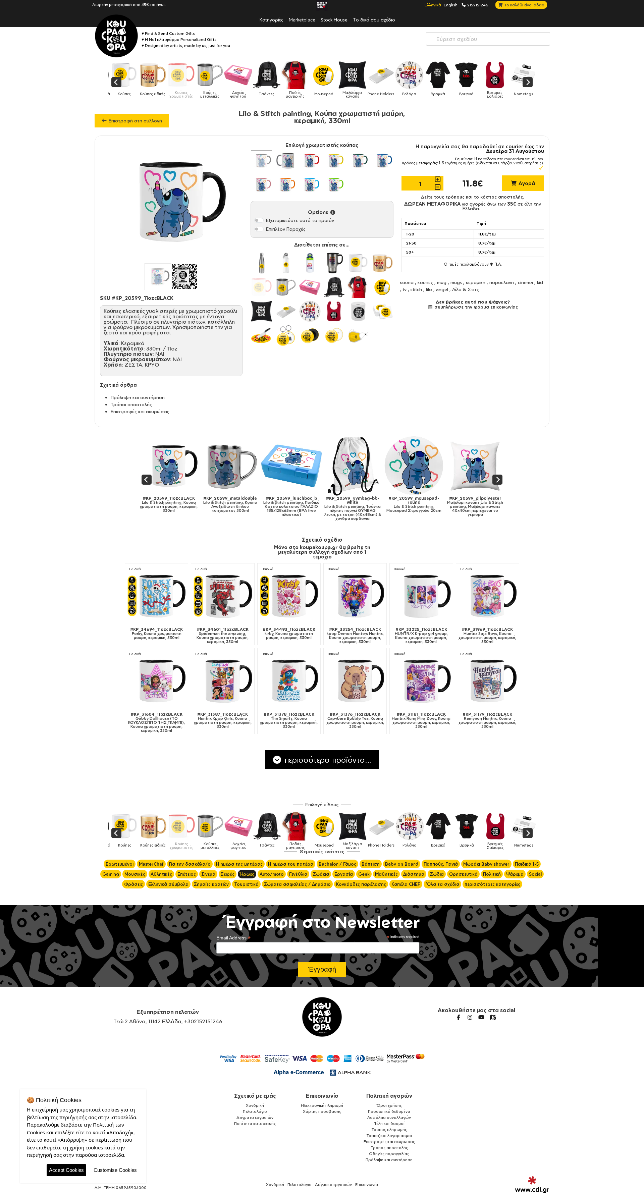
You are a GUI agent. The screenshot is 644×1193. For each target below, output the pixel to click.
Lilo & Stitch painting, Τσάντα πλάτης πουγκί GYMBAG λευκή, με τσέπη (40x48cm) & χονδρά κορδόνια (237, 508)
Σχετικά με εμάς (255, 1095)
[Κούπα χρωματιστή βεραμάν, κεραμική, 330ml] (334, 184)
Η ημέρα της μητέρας (239, 864)
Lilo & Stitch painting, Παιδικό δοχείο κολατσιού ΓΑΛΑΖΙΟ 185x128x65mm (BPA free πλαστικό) (176, 506)
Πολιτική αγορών (389, 1095)
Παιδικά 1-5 (527, 864)
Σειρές (227, 874)
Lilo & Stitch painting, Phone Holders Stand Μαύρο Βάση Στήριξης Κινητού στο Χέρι (421, 506)
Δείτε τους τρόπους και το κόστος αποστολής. (472, 197)
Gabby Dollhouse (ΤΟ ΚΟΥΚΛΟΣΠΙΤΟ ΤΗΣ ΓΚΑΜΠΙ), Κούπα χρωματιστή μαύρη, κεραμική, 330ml (156, 722)
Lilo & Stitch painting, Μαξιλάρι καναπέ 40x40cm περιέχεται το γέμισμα (360, 506)
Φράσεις (133, 884)
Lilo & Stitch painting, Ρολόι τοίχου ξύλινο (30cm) (483, 502)
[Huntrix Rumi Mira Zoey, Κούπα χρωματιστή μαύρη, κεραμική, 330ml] (421, 680)
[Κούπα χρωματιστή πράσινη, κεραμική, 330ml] (358, 160)
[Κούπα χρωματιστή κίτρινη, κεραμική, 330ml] (334, 160)
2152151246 (477, 5)
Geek (364, 874)
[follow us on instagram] (470, 1017)
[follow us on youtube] (481, 1017)
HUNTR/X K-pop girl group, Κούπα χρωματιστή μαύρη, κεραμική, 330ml (421, 636)
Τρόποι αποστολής (131, 404)
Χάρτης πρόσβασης (322, 1111)
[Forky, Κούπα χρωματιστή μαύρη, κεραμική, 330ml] (156, 595)
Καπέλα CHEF (405, 884)
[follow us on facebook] (458, 1017)
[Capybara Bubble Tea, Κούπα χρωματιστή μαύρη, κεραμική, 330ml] (355, 680)
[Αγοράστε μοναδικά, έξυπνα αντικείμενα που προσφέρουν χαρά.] (116, 36)
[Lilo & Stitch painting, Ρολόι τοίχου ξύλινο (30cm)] (483, 465)
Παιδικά (135, 569)
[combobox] (488, 39)
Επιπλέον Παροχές (286, 229)
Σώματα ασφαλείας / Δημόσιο (297, 884)
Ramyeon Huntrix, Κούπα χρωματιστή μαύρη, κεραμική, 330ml (487, 720)
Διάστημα (413, 874)
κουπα (407, 282)
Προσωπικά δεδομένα (389, 1111)
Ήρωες (247, 874)
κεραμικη (475, 282)
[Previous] (116, 82)
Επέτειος (186, 874)
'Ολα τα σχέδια (442, 884)
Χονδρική (255, 1105)
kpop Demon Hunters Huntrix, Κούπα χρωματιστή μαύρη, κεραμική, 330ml (355, 636)
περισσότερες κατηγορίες (492, 884)
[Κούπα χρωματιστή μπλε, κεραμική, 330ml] (382, 160)
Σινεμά (208, 874)
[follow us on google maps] (492, 1017)
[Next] (528, 82)
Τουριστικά (246, 884)
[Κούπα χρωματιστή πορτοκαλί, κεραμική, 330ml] (285, 184)
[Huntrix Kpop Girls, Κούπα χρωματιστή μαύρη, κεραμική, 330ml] (222, 680)
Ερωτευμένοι (119, 864)
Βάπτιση (371, 864)
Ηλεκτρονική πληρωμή (322, 1105)
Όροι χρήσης (389, 1105)
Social (535, 874)
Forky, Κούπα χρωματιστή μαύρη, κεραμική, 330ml (156, 634)
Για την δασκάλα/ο (190, 864)
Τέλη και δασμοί (389, 1123)
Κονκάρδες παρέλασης (361, 884)
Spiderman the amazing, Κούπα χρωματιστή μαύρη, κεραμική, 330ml (223, 636)
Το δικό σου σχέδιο (374, 19)
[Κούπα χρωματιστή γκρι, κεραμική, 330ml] (285, 160)
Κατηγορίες (271, 19)
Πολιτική (492, 874)
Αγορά (526, 183)
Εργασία (343, 874)
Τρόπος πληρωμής (389, 1129)
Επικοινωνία (322, 1095)
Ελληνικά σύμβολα (168, 884)
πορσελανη (501, 282)
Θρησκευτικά (463, 874)
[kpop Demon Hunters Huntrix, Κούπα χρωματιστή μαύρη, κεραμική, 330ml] (355, 595)
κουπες (425, 282)
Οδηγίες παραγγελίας (389, 1153)
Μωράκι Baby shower (486, 864)
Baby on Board (401, 864)
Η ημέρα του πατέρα (290, 864)
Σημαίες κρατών (211, 884)
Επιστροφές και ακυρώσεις (140, 411)
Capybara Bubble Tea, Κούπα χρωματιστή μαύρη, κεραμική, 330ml (355, 720)
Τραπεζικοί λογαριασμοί (389, 1135)
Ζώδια (437, 874)
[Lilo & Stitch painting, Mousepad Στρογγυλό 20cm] (299, 465)
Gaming (110, 874)
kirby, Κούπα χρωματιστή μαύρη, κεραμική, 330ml (289, 634)
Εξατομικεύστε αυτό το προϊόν (300, 220)
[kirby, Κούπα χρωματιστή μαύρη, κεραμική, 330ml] (289, 595)
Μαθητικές (386, 874)
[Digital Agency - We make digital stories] (532, 1184)
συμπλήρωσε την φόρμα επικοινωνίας (475, 307)
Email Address (233, 938)
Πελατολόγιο (255, 1111)
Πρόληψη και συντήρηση (138, 397)
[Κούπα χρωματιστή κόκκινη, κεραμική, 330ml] (310, 160)
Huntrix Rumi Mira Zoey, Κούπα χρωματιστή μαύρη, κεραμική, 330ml (421, 720)
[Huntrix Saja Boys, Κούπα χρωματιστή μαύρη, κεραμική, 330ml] (487, 595)
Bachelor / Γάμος (337, 864)
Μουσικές (134, 874)
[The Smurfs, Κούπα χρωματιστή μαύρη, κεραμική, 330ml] (289, 680)
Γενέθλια (298, 874)
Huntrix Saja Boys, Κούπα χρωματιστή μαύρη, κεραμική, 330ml (487, 636)
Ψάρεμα (515, 874)
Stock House (334, 19)
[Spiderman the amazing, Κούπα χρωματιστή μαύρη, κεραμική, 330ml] (222, 595)
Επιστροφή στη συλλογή (134, 120)
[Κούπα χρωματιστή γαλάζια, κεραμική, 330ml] (310, 184)
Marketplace (302, 19)
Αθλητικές (161, 874)
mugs (456, 282)
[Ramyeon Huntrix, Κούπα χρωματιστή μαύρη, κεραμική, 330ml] (487, 680)
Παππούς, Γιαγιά (441, 864)
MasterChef (151, 864)
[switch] (259, 220)
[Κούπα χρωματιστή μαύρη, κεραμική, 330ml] (261, 160)
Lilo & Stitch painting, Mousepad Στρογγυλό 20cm (298, 504)
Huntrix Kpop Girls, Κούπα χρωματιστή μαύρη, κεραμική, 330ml (223, 720)
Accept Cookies (66, 1170)
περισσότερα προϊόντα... (327, 760)
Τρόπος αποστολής (389, 1147)
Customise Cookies (115, 1170)
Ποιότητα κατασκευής (255, 1123)
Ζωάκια (321, 874)
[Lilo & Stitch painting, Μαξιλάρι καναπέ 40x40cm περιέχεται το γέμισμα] (360, 465)
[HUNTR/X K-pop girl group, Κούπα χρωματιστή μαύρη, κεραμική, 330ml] (421, 595)
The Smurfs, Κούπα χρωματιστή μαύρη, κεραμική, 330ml (289, 720)
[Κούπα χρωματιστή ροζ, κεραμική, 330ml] (261, 184)
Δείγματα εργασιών (254, 1117)
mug (441, 282)
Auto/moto (272, 874)
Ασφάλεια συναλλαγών (389, 1117)
